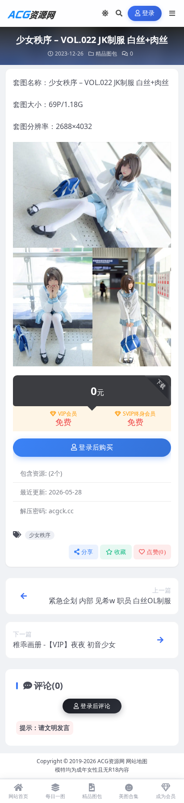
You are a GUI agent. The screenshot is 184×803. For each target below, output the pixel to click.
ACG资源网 (111, 761)
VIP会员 (67, 414)
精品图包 (106, 53)
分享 (87, 552)
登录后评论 (95, 706)
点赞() (156, 552)
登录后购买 (96, 447)
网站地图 (136, 761)
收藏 (120, 552)
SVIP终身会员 (139, 414)
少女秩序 (39, 535)
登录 (148, 13)
